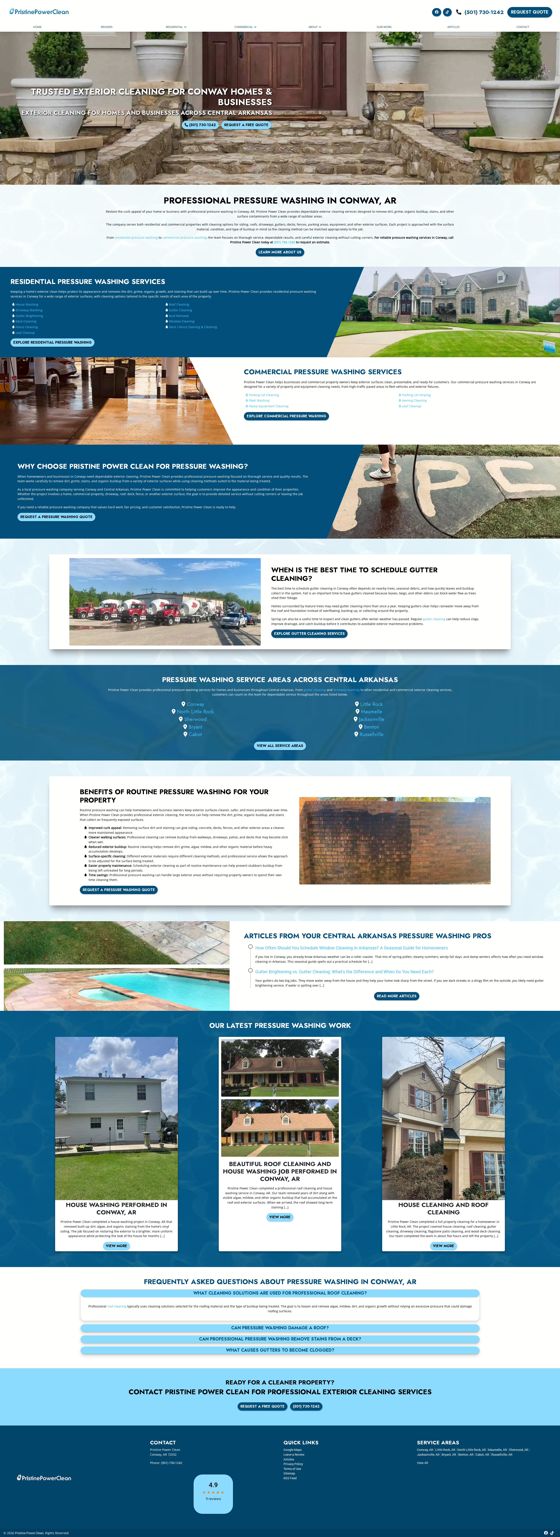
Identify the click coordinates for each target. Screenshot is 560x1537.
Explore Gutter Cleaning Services (309, 633)
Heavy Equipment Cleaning (269, 406)
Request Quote (529, 12)
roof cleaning (116, 1306)
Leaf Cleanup (25, 333)
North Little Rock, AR (471, 1450)
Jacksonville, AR (428, 1454)
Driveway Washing (29, 310)
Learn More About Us (280, 252)
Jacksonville (371, 719)
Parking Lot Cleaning (264, 395)
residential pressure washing (136, 237)
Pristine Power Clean (29, 1533)
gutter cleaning (434, 619)
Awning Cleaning (414, 400)
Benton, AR (465, 1454)
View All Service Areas (280, 745)
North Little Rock (195, 711)
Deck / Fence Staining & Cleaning (193, 327)
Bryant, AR (449, 1454)
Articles (289, 1459)
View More (116, 1245)
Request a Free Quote (246, 124)
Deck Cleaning (26, 321)
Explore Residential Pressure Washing (52, 342)
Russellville (371, 734)
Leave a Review (294, 1454)
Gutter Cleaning (180, 310)
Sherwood (195, 719)
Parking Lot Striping (416, 395)
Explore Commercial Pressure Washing (286, 416)
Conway (195, 704)
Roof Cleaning (179, 304)
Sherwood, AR (518, 1450)
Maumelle (371, 711)
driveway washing (346, 690)
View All (422, 1463)
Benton (371, 727)
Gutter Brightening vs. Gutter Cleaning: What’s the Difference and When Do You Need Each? (344, 971)
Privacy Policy (293, 1464)
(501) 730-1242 (484, 12)
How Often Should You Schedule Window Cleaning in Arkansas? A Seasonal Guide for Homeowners (351, 947)
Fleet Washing (259, 400)
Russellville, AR (501, 1454)
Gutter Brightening (29, 316)
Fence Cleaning (27, 327)
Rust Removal (179, 316)
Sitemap (289, 1473)
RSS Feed (290, 1478)
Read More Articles (396, 996)
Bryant (195, 727)
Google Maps (293, 1450)
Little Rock (371, 704)
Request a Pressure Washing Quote (56, 516)
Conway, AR (425, 1450)
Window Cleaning (181, 321)
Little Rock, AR (445, 1450)
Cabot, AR (482, 1454)
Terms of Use (292, 1469)
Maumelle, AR (497, 1450)
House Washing (27, 304)
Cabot (195, 734)
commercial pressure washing (184, 237)
